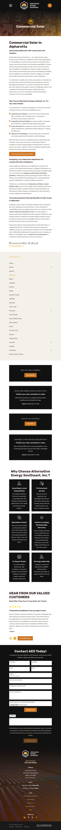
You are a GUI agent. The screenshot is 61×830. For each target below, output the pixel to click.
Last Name (34, 662)
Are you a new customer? (16, 680)
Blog (30, 810)
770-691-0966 (30, 763)
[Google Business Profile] (24, 817)
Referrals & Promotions (30, 796)
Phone (11, 668)
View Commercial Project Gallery (22, 154)
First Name (12, 662)
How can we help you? (15, 692)
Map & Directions (30, 777)
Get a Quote (30, 375)
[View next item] (14, 638)
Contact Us (30, 803)
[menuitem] (30, 263)
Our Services (30, 799)
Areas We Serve (30, 806)
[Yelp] (32, 817)
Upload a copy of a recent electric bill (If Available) (22, 702)
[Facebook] (28, 817)
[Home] (30, 5)
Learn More (30, 423)
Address (12, 674)
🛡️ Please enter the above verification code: (21, 719)
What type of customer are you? (18, 686)
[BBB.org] (36, 817)
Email (33, 668)
